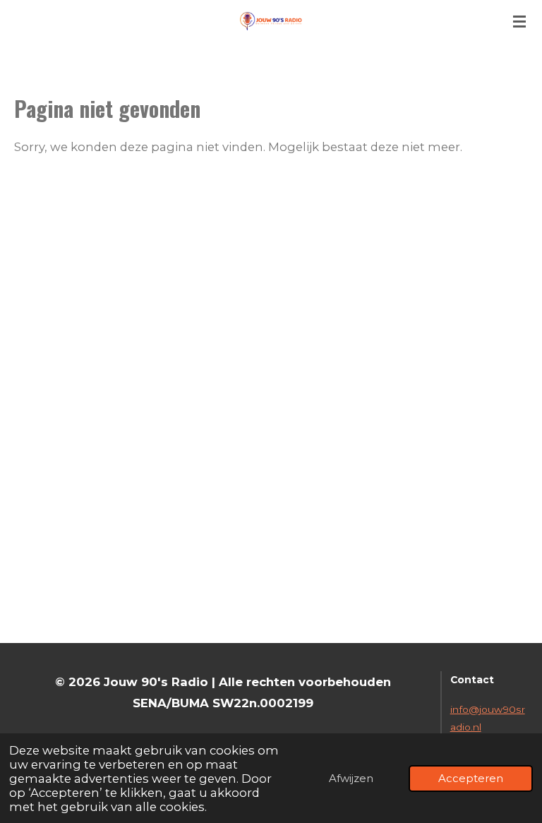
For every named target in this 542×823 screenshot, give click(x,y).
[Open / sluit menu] (519, 21)
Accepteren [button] (470, 778)
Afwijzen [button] (351, 778)
